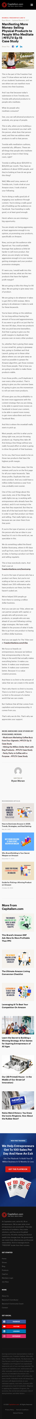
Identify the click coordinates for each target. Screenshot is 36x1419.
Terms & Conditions (22, 1409)
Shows (4, 1262)
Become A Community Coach (13, 1304)
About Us (5, 1296)
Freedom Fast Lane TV (17, 18)
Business (5, 18)
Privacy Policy (9, 1409)
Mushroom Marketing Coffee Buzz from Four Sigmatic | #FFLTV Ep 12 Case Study (17, 740)
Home (4, 1258)
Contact (5, 1307)
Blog (3, 1266)
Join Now (5, 1282)
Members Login (7, 1278)
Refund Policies (18, 1413)
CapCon (5, 1274)
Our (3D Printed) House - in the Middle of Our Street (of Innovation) (17, 1080)
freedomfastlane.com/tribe (16, 643)
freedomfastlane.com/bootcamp (16, 569)
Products (5, 1270)
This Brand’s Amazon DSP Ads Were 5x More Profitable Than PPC (16, 938)
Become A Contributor (10, 1300)
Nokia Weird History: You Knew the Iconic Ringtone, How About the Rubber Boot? (17, 1116)
